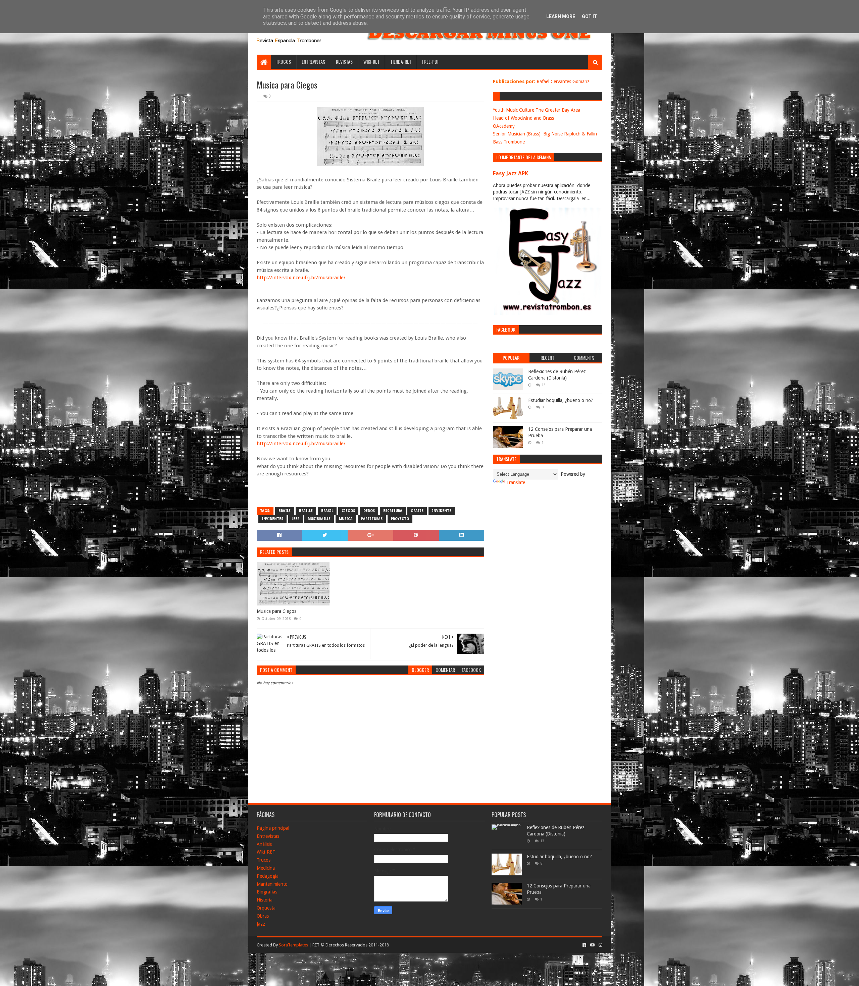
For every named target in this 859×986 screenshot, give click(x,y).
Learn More (560, 16)
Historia (264, 900)
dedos (369, 511)
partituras (372, 519)
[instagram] (599, 945)
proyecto (400, 519)
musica (346, 519)
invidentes (272, 519)
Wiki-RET (371, 61)
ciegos (348, 511)
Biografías (267, 891)
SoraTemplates (293, 944)
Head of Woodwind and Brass (523, 118)
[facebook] (584, 945)
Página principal (273, 828)
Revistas (344, 61)
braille (306, 511)
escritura (392, 511)
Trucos (283, 61)
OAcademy (504, 126)
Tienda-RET (400, 61)
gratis (417, 511)
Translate (515, 482)
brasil (327, 511)
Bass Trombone (509, 141)
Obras (263, 916)
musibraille (319, 519)
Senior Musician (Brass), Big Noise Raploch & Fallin (545, 133)
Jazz (261, 924)
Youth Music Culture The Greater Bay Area (536, 110)
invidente (441, 511)
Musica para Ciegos (276, 611)
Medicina (266, 868)
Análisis (264, 844)
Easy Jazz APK (510, 173)
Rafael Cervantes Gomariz (563, 81)
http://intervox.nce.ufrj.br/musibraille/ (301, 278)
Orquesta (266, 908)
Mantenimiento (272, 884)
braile (285, 511)
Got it (589, 16)
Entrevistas (313, 61)
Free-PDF (430, 61)
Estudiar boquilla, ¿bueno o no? (560, 400)
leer (295, 519)
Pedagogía (268, 876)
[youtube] (592, 945)
